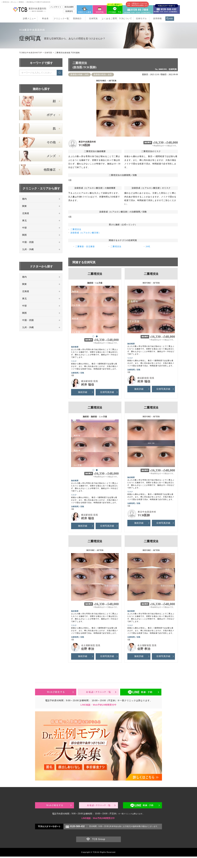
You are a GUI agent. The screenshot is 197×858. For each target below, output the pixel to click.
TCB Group (98, 839)
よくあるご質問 (109, 18)
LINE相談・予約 (115, 9)
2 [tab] (96, 336)
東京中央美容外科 (87, 142)
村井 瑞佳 (87, 384)
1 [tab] (93, 336)
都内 (24, 199)
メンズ (51, 155)
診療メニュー (29, 18)
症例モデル (141, 18)
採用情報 (157, 18)
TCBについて (125, 18)
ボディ (51, 114)
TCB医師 (84, 145)
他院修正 (50, 169)
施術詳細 (82, 392)
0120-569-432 (77, 826)
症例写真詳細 (107, 392)
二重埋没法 (75, 229)
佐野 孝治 (87, 648)
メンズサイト (55, 7)
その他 (51, 142)
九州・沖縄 (28, 249)
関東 (24, 206)
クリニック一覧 (61, 18)
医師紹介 (77, 18)
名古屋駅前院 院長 (90, 645)
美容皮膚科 (69, 7)
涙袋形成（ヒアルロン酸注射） (85, 233)
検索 (171, 19)
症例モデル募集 (84, 12)
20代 (148, 246)
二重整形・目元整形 (85, 246)
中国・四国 (28, 242)
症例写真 (93, 18)
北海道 (25, 213)
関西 (24, 235)
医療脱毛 (69, 11)
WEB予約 (100, 12)
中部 (24, 228)
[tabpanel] (95, 308)
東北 (24, 220)
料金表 (45, 18)
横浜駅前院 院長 (89, 381)
